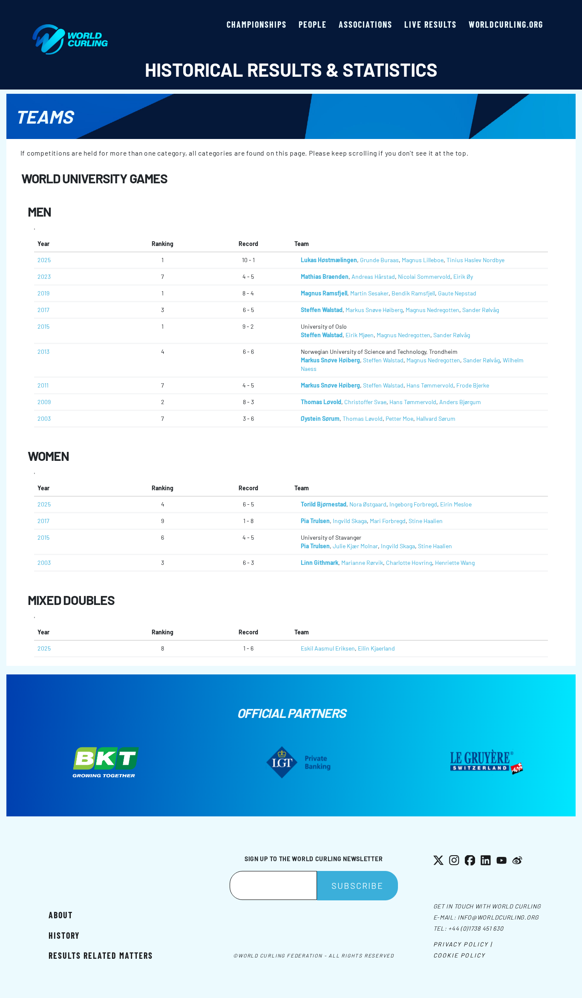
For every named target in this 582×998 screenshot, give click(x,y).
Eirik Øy (463, 276)
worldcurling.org (506, 24)
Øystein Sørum (320, 418)
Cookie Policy (459, 955)
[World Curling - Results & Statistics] (70, 28)
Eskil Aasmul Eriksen (328, 648)
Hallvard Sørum (435, 418)
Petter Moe (399, 418)
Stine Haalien (426, 520)
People (313, 24)
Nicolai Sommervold (424, 276)
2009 (44, 401)
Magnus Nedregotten (432, 309)
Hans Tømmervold (429, 385)
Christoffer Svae (365, 401)
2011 (43, 385)
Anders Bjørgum (460, 401)
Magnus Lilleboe (423, 259)
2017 (43, 309)
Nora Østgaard (367, 504)
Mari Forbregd (388, 520)
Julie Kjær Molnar (355, 546)
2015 (43, 326)
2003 (44, 418)
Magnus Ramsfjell (324, 293)
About (61, 915)
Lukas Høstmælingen (329, 259)
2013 (43, 351)
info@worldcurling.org (498, 917)
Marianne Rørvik (362, 562)
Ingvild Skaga (350, 520)
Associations (365, 24)
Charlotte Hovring (409, 562)
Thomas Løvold (321, 401)
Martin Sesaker (369, 293)
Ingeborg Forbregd (413, 504)
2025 (44, 259)
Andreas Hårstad (373, 276)
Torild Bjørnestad (323, 504)
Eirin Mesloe (456, 504)
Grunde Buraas (379, 259)
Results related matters (101, 955)
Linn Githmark (319, 562)
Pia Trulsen (315, 520)
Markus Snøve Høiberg (374, 309)
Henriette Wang (455, 562)
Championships (257, 24)
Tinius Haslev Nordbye (475, 259)
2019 (43, 293)
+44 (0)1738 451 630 (475, 928)
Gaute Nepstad (457, 293)
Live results (430, 24)
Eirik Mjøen (360, 334)
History (64, 935)
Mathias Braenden (325, 276)
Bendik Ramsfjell (413, 293)
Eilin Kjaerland (376, 648)
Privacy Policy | (463, 944)
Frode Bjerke (472, 385)
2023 (44, 276)
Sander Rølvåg (480, 309)
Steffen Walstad (322, 309)
